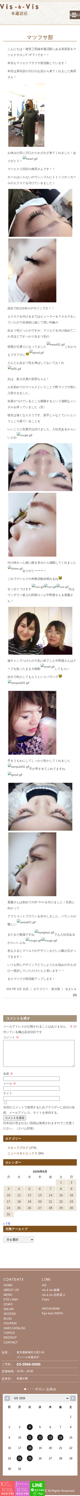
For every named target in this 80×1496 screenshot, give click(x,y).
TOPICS (9, 1333)
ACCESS (10, 1313)
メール (9, 1083)
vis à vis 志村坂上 (53, 1294)
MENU (75, 15)
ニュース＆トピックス (22, 1153)
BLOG (8, 1318)
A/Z (44, 1285)
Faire (45, 1299)
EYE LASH (11, 1299)
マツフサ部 (40, 37)
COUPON (10, 1323)
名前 (8, 1073)
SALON (9, 1309)
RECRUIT (10, 1337)
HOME (8, 1285)
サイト (7, 1093)
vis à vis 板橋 (51, 1290)
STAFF (8, 1304)
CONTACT (11, 1342)
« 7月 (6, 1223)
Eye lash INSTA (52, 1313)
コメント (11, 1037)
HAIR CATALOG (14, 1328)
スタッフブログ (17, 1147)
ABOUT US (11, 1290)
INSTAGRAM (51, 1308)
